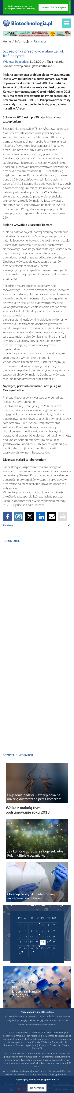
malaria (58, 61)
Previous (13, 905)
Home (7, 41)
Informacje (22, 41)
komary (8, 66)
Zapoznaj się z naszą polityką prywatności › (37, 1079)
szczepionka (22, 66)
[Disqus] (37, 600)
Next (61, 905)
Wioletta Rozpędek (15, 61)
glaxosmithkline (41, 66)
